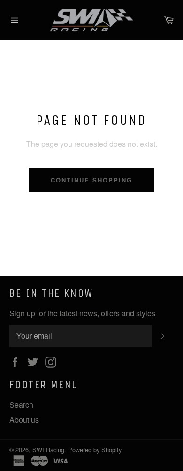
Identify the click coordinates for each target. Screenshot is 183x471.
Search (21, 404)
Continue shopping (91, 179)
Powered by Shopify (95, 449)
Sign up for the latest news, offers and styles (82, 313)
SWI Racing (48, 449)
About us (24, 419)
